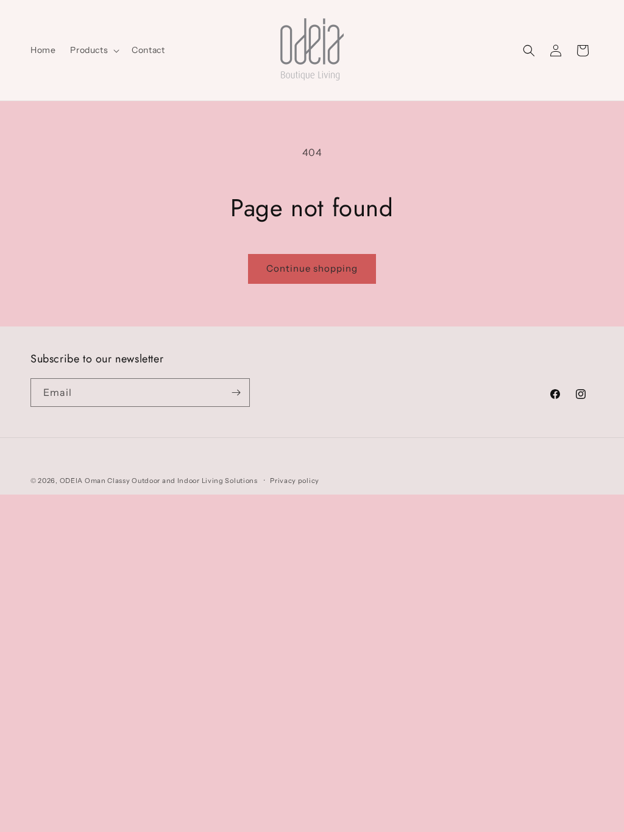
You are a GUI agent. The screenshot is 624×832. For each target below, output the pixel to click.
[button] (93, 50)
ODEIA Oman (83, 480)
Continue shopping (312, 268)
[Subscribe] (235, 392)
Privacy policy (294, 480)
